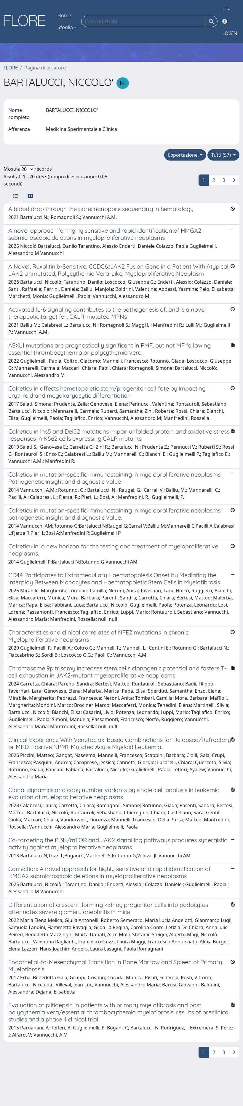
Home (64, 15)
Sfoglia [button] (65, 27)
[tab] (15, 196)
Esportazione (183, 155)
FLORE (11, 67)
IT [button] (224, 9)
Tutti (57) (221, 155)
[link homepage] (27, 21)
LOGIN (229, 33)
